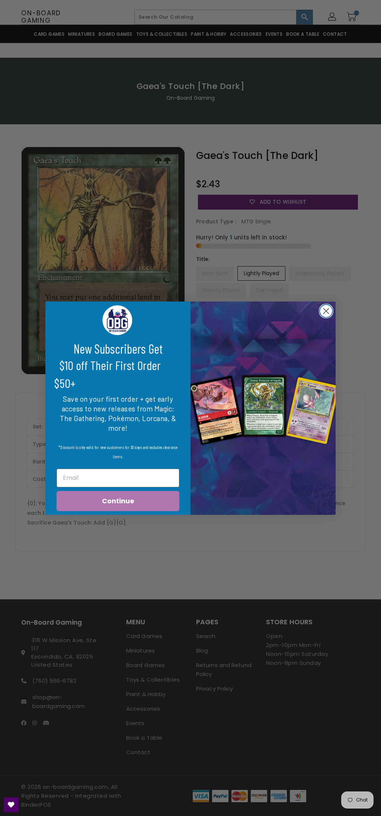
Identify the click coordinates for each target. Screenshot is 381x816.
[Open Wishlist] (11, 804)
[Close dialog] (326, 311)
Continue (118, 501)
